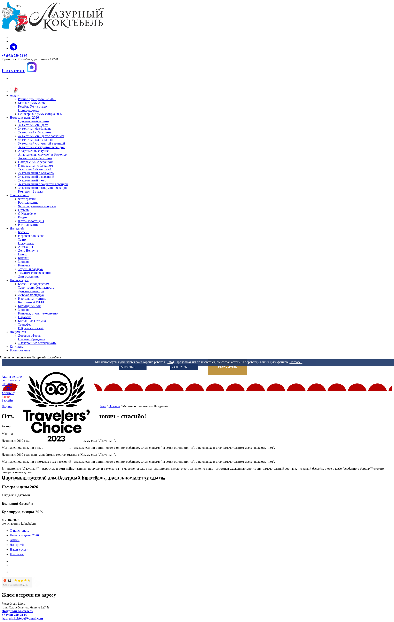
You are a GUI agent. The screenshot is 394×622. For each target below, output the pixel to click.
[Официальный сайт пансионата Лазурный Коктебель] (14, 91)
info (170, 362)
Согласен (296, 362)
